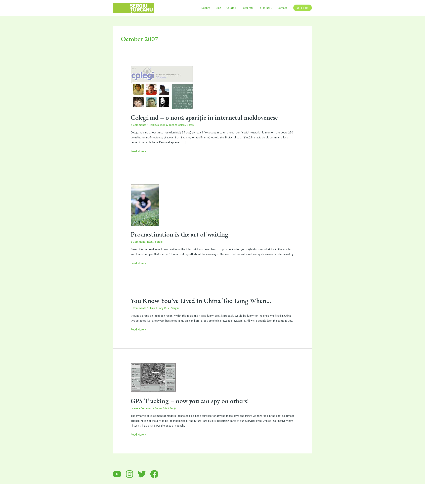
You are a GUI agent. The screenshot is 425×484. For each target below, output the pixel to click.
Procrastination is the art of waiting (179, 234)
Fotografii (247, 7)
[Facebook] (154, 474)
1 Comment (138, 241)
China (151, 308)
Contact (282, 7)
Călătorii (231, 7)
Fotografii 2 (265, 7)
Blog (218, 7)
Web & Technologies (172, 124)
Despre (205, 7)
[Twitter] (142, 474)
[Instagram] (129, 474)
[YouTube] (117, 474)
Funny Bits (162, 308)
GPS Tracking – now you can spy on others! (190, 401)
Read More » (138, 151)
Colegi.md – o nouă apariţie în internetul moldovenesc (204, 117)
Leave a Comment (141, 408)
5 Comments (138, 124)
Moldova (153, 124)
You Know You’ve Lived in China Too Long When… (201, 300)
